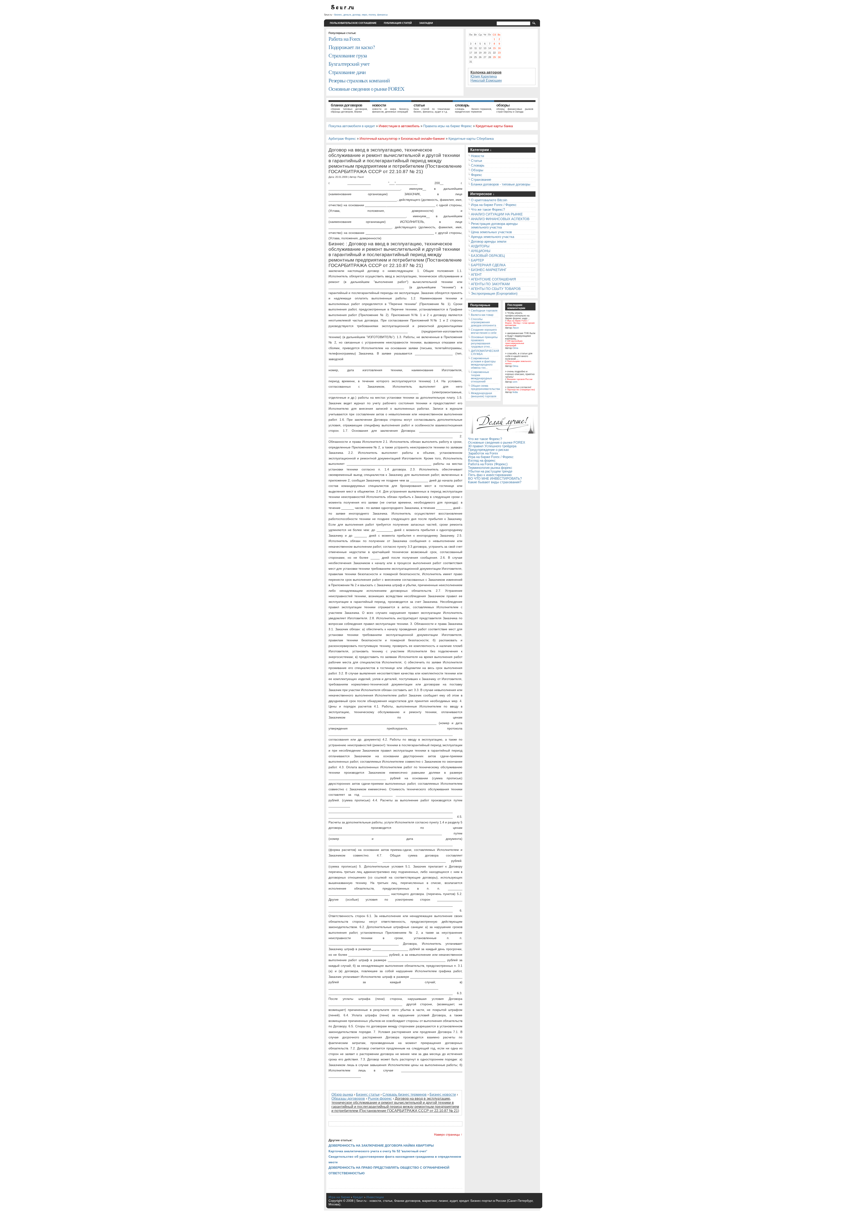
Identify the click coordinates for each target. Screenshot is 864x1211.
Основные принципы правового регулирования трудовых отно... (484, 342)
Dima (515, 348)
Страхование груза (347, 55)
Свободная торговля (484, 310)
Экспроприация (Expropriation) (494, 293)
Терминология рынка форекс (490, 468)
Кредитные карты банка (494, 126)
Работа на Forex (344, 38)
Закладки (426, 23)
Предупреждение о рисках (488, 450)
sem (515, 381)
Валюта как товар (482, 314)
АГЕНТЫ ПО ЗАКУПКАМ (490, 284)
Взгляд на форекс (482, 460)
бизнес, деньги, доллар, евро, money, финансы (361, 14)
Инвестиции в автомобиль (399, 126)
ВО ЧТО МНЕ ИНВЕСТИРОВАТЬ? (495, 478)
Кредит (358, 1197)
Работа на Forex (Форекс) (488, 464)
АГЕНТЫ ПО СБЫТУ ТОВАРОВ (496, 289)
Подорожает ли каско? (351, 47)
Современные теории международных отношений (481, 377)
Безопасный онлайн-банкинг (423, 138)
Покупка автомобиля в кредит (351, 126)
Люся (516, 327)
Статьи (419, 105)
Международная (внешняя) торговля (483, 395)
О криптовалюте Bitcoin (489, 200)
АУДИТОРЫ (480, 246)
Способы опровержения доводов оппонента (483, 322)
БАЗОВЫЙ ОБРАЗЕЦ (488, 256)
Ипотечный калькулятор (378, 138)
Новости (379, 105)
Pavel (361, 177)
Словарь (462, 105)
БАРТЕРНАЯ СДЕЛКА (488, 265)
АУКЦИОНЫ (480, 251)
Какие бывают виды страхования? (494, 482)
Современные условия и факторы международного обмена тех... (483, 363)
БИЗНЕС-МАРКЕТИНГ (488, 270)
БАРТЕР (477, 260)
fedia (515, 392)
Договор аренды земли (488, 241)
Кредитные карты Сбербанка (471, 138)
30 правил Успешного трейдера (492, 446)
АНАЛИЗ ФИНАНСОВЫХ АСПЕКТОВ (500, 219)
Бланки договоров (346, 105)
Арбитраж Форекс (342, 138)
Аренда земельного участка (492, 237)
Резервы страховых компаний (358, 80)
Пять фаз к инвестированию (490, 475)
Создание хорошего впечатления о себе (484, 331)
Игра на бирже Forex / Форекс (494, 205)
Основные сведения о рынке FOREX (366, 88)
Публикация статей (398, 23)
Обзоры (503, 105)
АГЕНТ (476, 274)
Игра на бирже (339, 1197)
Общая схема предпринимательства (485, 387)
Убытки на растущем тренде (490, 471)
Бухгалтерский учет (348, 63)
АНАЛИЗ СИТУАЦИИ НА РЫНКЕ (497, 214)
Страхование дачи (347, 72)
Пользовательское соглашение (353, 23)
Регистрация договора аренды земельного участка (494, 225)
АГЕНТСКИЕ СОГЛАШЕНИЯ (493, 279)
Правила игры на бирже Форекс (447, 126)
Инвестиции (375, 1197)
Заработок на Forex (483, 453)
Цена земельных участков (491, 232)
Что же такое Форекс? (488, 209)
